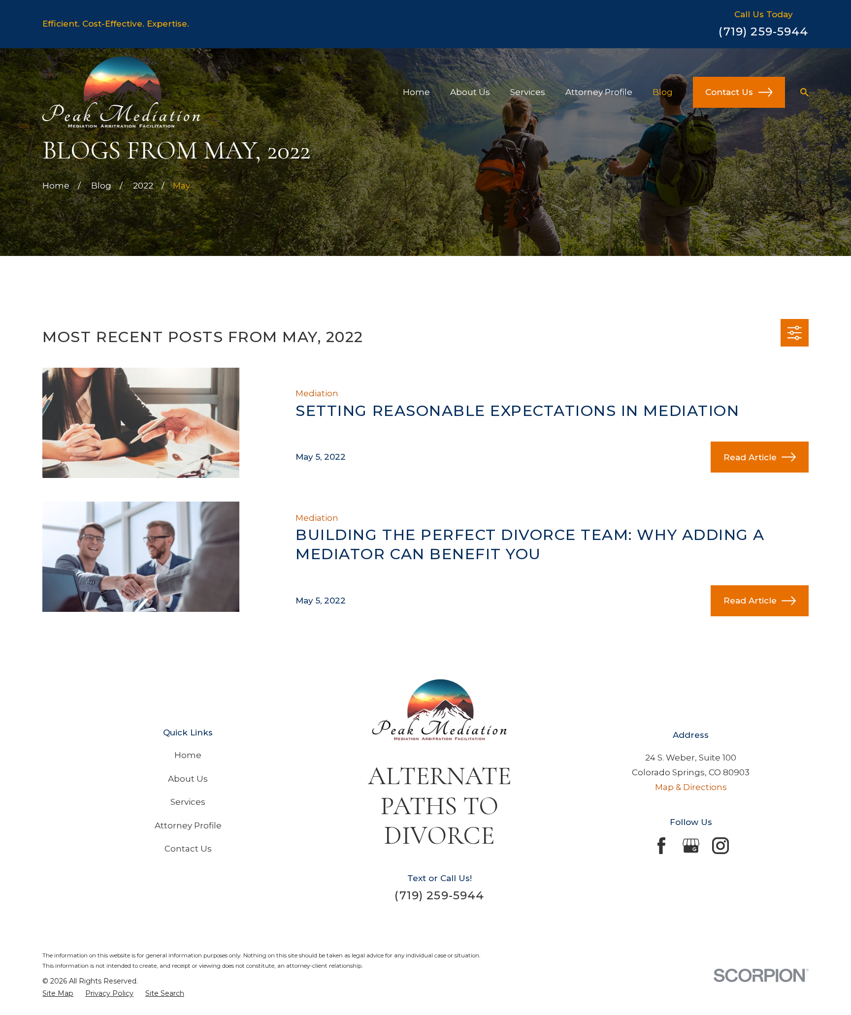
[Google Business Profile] (691, 845)
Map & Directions (691, 787)
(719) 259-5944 (763, 31)
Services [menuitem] (527, 92)
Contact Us (729, 92)
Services (187, 802)
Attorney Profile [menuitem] (598, 92)
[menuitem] (57, 993)
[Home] (121, 92)
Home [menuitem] (416, 92)
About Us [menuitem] (470, 92)
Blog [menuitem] (663, 92)
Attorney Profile (188, 825)
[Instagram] (720, 845)
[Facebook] (661, 845)
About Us (188, 779)
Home (187, 755)
